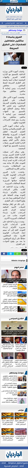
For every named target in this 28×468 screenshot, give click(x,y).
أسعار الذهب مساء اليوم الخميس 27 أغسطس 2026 (8, 422)
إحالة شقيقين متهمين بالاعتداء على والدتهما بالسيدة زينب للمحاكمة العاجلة (9, 378)
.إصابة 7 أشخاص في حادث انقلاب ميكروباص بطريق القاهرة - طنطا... (9, 385)
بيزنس (21, 410)
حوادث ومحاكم (15, 30)
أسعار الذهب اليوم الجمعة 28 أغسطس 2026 (20, 422)
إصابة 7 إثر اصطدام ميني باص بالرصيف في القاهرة (9, 393)
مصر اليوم (19, 267)
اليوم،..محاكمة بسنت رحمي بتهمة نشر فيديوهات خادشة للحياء (9, 400)
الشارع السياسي (16, 318)
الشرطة (21, 247)
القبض (12, 247)
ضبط (17, 247)
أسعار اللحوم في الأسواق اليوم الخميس (20, 438)
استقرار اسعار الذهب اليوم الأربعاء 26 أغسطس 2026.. (7, 438)
